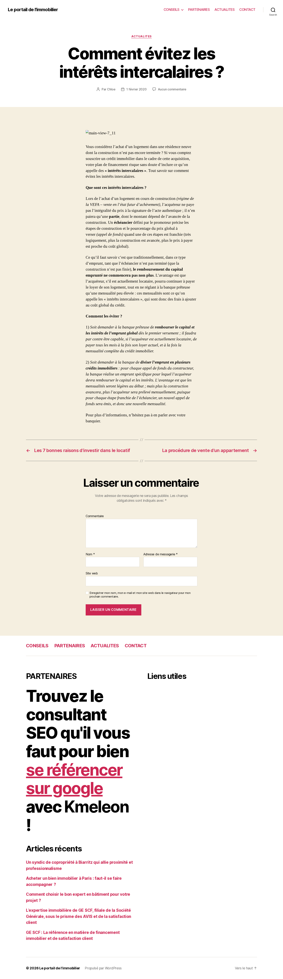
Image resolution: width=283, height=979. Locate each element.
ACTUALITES (224, 10)
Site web (92, 573)
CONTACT (247, 10)
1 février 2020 (136, 89)
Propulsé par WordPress (103, 968)
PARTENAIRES (199, 10)
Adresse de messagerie (160, 554)
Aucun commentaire (172, 89)
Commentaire (95, 516)
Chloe (111, 89)
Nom (90, 554)
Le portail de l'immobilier (33, 9)
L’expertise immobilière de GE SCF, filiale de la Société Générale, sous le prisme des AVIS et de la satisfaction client (78, 916)
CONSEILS (171, 10)
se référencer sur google (74, 779)
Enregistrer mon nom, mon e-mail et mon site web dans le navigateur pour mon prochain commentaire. (140, 594)
